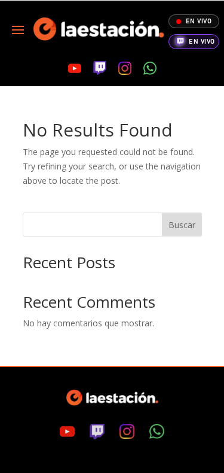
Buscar (181, 225)
